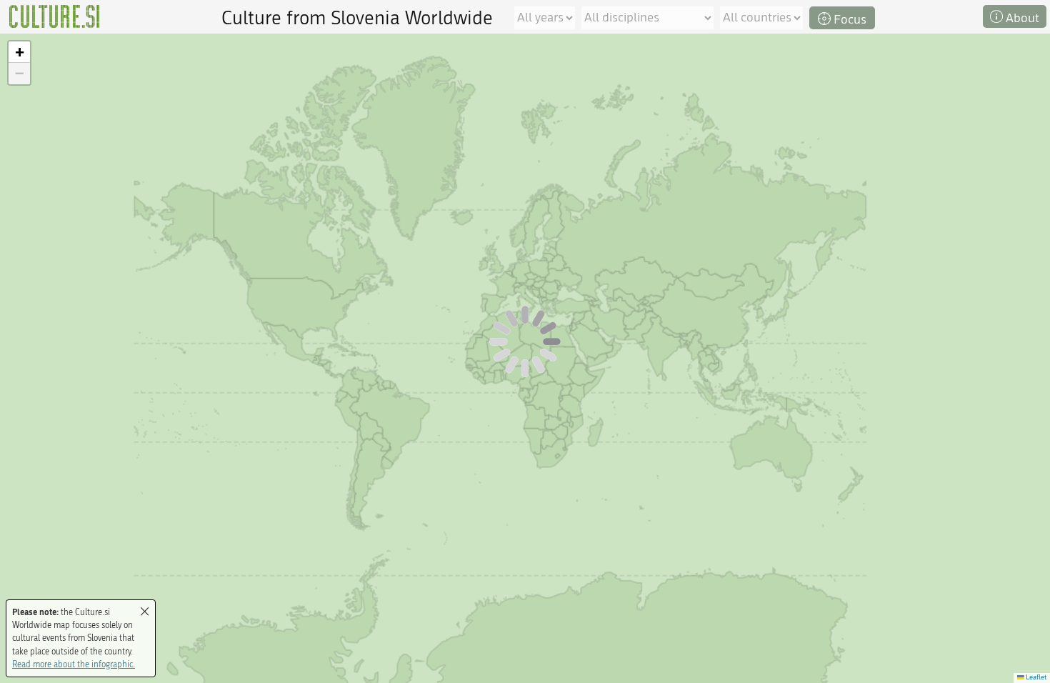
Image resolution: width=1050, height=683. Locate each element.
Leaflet (1035, 677)
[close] (145, 612)
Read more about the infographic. (73, 664)
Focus (848, 19)
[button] (19, 52)
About (1021, 18)
